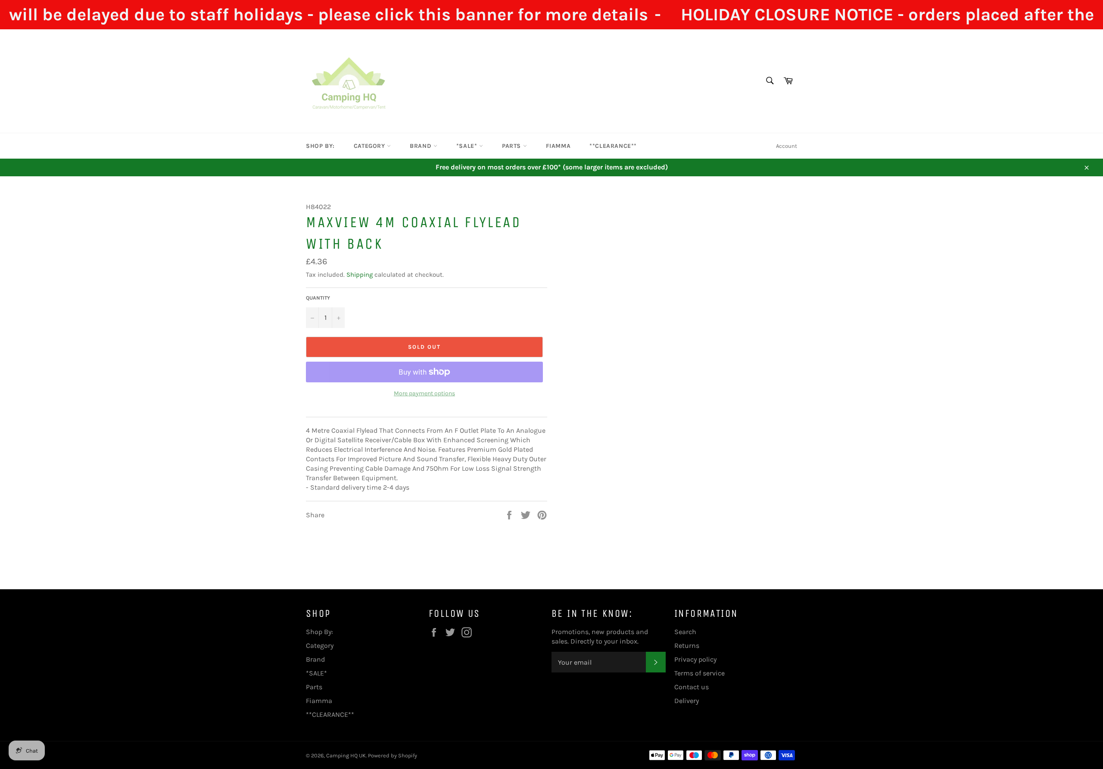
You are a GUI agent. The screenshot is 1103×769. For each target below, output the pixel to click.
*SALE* (467, 146)
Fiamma (558, 146)
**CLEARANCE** (613, 146)
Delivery (686, 701)
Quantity (318, 298)
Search (685, 632)
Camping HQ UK (346, 755)
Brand (421, 146)
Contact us (691, 687)
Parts (512, 146)
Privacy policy (695, 659)
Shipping (359, 274)
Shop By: (320, 146)
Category (370, 146)
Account (786, 146)
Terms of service (699, 673)
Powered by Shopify (392, 755)
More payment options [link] (424, 393)
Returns (686, 645)
